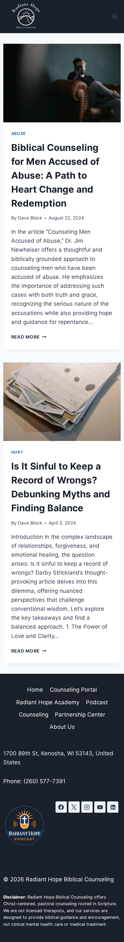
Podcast (97, 702)
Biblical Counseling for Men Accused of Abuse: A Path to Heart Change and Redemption (55, 175)
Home (35, 689)
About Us (62, 726)
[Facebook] (61, 807)
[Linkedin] (112, 807)
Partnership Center (80, 714)
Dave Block (30, 217)
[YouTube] (99, 807)
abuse (18, 133)
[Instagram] (87, 807)
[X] (74, 807)
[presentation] (62, 83)
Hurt (17, 452)
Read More (29, 337)
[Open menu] (114, 16)
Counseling (33, 714)
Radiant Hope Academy (47, 702)
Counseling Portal (73, 689)
